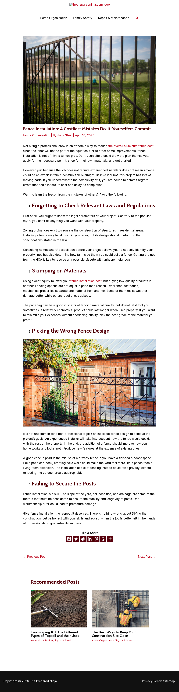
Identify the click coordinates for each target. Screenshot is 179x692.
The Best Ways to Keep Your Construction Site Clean (114, 634)
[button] (137, 18)
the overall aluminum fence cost (130, 146)
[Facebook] (69, 539)
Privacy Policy (152, 681)
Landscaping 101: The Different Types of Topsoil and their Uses (55, 634)
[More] (110, 539)
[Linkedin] (90, 539)
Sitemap (169, 681)
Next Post (147, 556)
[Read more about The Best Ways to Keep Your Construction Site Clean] (120, 608)
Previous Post (34, 556)
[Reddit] (83, 539)
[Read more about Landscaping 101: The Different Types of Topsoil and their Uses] (59, 608)
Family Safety (82, 18)
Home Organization (53, 18)
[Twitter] (76, 539)
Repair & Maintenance (113, 18)
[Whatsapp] (103, 539)
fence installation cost (86, 281)
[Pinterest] (96, 539)
